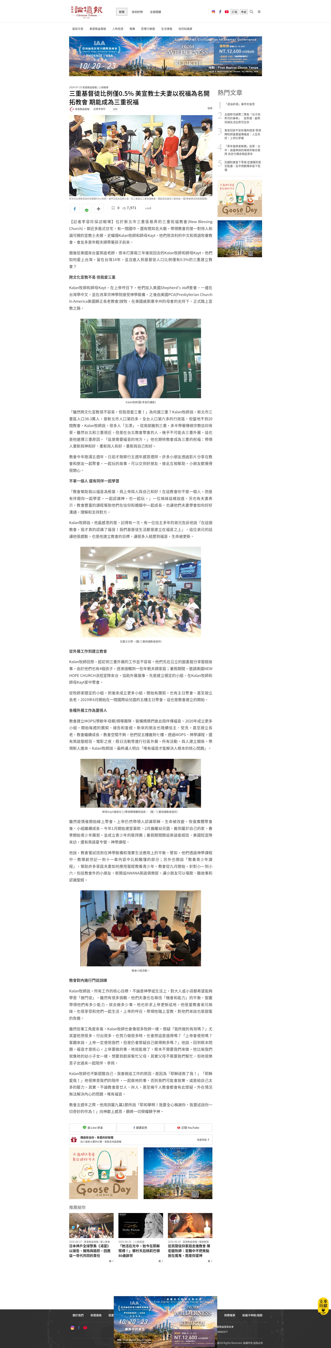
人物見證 (117, 29)
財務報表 (229, 1315)
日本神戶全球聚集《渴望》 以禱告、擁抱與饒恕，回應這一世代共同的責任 (90, 1251)
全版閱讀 (155, 12)
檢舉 (210, 108)
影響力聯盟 (148, 29)
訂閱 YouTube (190, 1127)
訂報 (234, 12)
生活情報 (166, 29)
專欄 (132, 29)
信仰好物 (137, 12)
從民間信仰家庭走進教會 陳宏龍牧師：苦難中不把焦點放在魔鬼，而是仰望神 (189, 1251)
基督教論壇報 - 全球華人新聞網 (86, 11)
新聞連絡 (96, 1315)
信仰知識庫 (185, 29)
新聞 (121, 12)
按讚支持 (141, 1127)
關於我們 (78, 1315)
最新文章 (77, 29)
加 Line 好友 (95, 1127)
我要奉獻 (202, 1139)
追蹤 (115, 108)
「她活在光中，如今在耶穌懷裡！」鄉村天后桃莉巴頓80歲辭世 (139, 1251)
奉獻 (244, 12)
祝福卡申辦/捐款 (252, 1315)
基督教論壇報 (97, 29)
